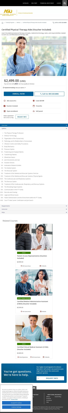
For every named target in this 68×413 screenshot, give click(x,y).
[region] (16, 398)
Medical (18, 22)
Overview (4, 125)
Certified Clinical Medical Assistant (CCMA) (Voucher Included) (32, 348)
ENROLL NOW (19, 93)
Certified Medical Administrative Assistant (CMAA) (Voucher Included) (32, 302)
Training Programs (10, 22)
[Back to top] (34, 394)
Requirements (6, 206)
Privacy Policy (56, 409)
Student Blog (58, 396)
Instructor (4, 209)
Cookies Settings (16, 407)
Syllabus (4, 128)
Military (48, 396)
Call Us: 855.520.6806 (60, 22)
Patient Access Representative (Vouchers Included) (32, 257)
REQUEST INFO (22, 117)
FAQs (3, 212)
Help (47, 402)
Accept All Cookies (16, 403)
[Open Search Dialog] (64, 3)
